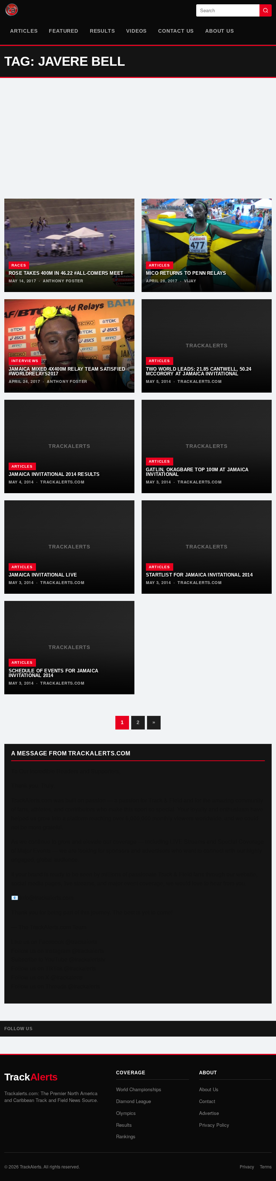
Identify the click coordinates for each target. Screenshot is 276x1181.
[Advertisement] (138, 138)
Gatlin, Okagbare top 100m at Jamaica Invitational (197, 472)
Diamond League (133, 1101)
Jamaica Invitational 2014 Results (54, 474)
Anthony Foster (63, 280)
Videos (136, 31)
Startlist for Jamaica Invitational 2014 (199, 575)
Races (19, 265)
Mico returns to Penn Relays (186, 273)
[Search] (265, 10)
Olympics (126, 1113)
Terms (266, 1166)
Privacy (247, 1166)
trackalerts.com (200, 381)
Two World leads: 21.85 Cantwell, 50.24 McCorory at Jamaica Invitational (199, 371)
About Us (219, 31)
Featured (63, 31)
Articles (23, 31)
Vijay (190, 280)
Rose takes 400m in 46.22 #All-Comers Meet (66, 273)
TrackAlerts (30, 1166)
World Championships (138, 1089)
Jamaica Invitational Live (43, 575)
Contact (207, 1101)
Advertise (209, 1113)
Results (102, 31)
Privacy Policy (214, 1124)
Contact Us (176, 31)
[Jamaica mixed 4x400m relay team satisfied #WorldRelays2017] (69, 346)
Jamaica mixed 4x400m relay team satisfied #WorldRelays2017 (67, 371)
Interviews (25, 361)
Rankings (125, 1136)
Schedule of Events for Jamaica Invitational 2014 (53, 673)
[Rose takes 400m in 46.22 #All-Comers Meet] (69, 245)
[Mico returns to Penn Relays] (207, 245)
